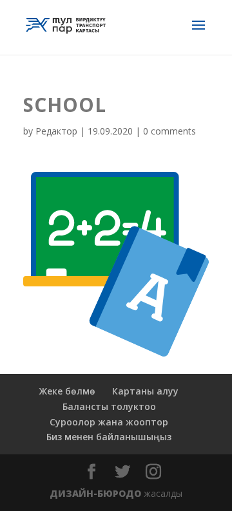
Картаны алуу (145, 391)
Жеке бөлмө (67, 391)
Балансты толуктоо (109, 406)
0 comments (169, 131)
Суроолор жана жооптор (109, 422)
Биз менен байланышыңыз (108, 437)
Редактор (56, 131)
